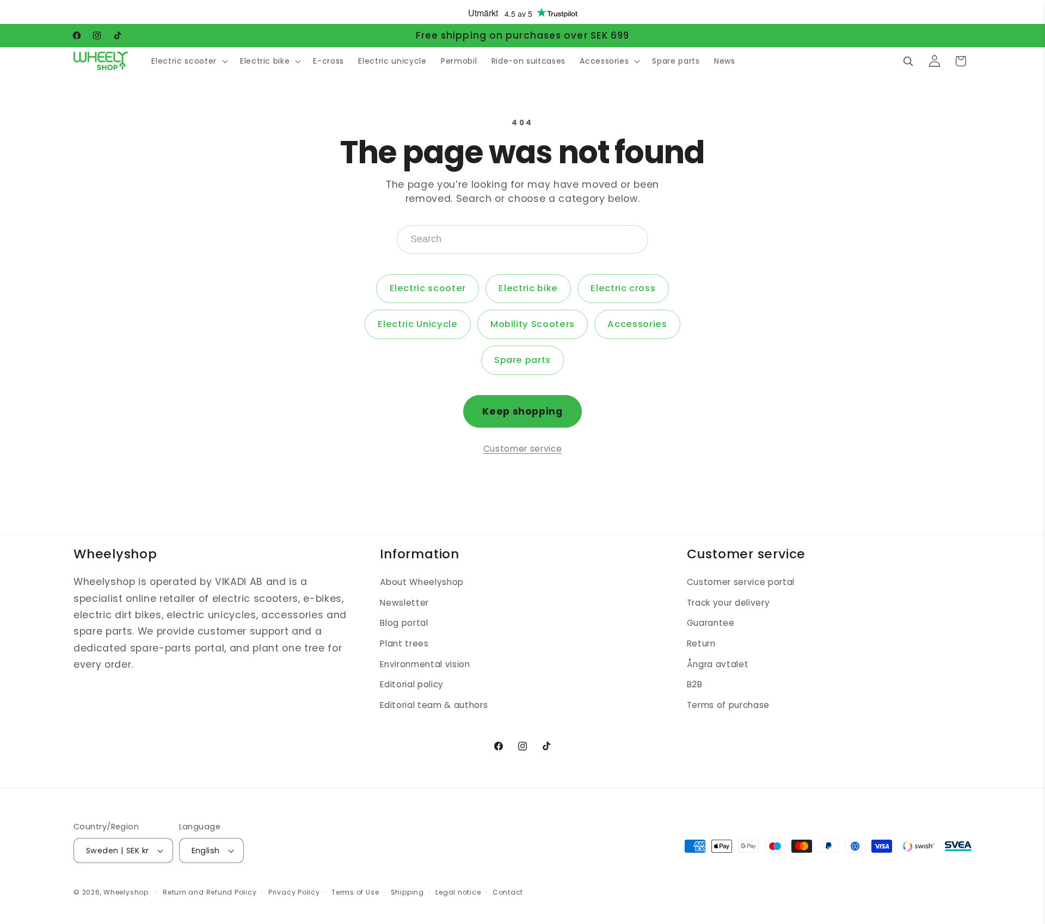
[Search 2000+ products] (908, 61)
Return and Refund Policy (209, 892)
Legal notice (458, 892)
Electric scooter (428, 288)
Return (701, 644)
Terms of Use (355, 892)
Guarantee (711, 623)
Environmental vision (425, 664)
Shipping (407, 892)
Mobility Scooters (532, 324)
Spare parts (522, 360)
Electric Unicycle (417, 324)
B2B (695, 685)
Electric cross (623, 288)
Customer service (522, 448)
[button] (188, 61)
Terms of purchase (728, 705)
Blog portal (404, 623)
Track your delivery (728, 602)
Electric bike (528, 288)
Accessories (637, 324)
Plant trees (404, 644)
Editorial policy (412, 685)
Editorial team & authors (434, 705)
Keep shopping (522, 411)
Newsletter (404, 602)
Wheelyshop (126, 892)
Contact (508, 892)
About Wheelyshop (422, 582)
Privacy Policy (294, 892)
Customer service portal (741, 582)
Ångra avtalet (718, 664)
